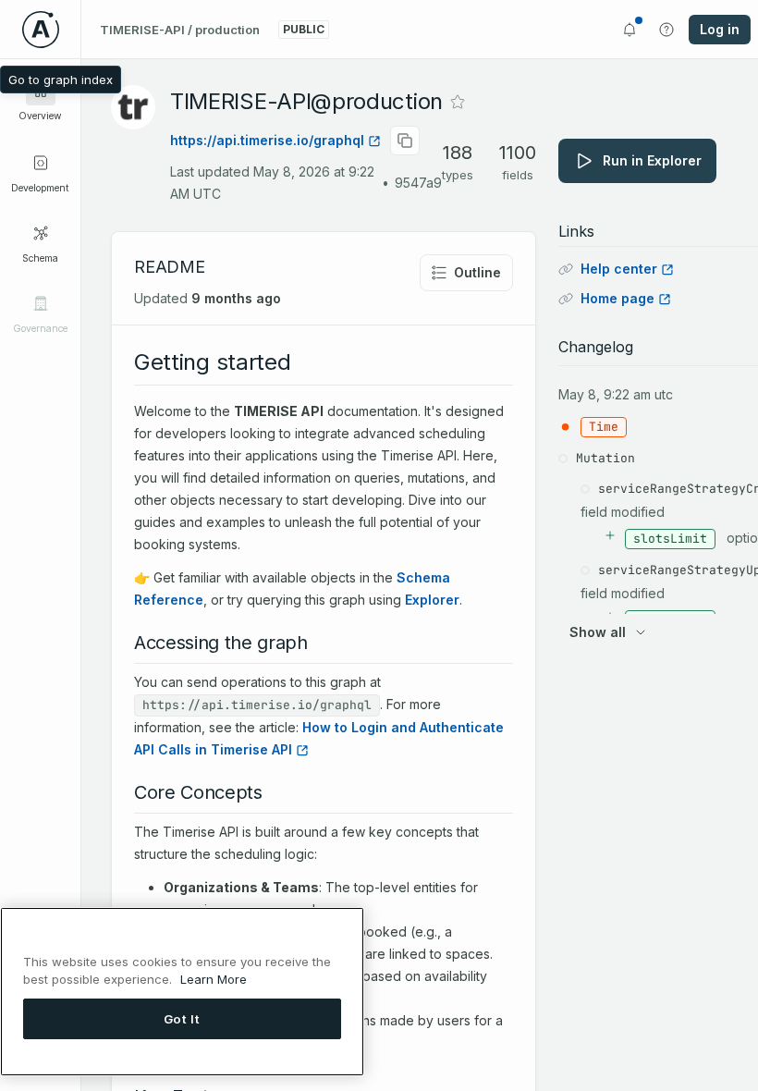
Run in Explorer (652, 160)
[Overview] (40, 90)
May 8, (579, 394)
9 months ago (236, 298)
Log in (720, 29)
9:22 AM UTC (638, 394)
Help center (619, 268)
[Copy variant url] (405, 140)
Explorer (432, 599)
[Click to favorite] (457, 101)
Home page (617, 298)
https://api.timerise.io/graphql (267, 140)
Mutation (605, 458)
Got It (182, 1018)
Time (603, 427)
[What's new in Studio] (629, 29)
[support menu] (666, 29)
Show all (597, 632)
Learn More (213, 979)
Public (303, 29)
